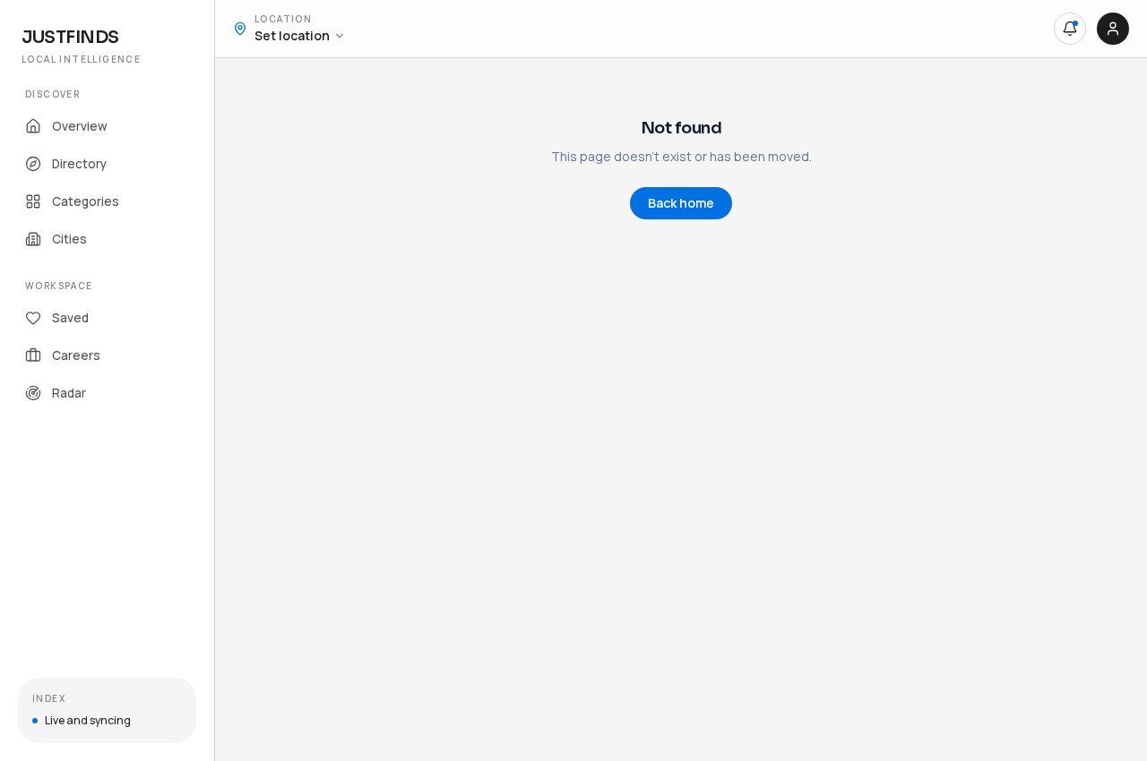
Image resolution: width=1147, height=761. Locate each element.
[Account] (1113, 29)
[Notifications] (1070, 29)
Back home (681, 202)
